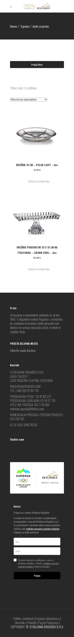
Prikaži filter (37, 64)
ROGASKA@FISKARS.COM (25, 386)
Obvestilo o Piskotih (25, 622)
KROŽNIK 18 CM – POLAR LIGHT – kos (37, 165)
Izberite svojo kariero (23, 350)
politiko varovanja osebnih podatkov (42, 529)
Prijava (37, 575)
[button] (37, 181)
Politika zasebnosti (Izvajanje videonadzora (36, 618)
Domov (13, 26)
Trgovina (24, 26)
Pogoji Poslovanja (48, 622)
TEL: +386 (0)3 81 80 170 (24, 390)
